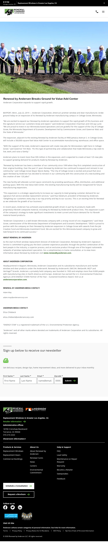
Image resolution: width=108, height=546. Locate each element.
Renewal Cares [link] (36, 458)
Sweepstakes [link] (62, 473)
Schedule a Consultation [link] (17, 486)
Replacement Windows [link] (13, 451)
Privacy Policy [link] (17, 531)
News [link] (32, 462)
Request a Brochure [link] (17, 494)
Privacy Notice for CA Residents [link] (37, 531)
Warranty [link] (61, 466)
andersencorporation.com (15, 279)
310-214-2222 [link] (9, 435)
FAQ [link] (58, 451)
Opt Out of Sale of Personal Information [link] (79, 531)
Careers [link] (33, 466)
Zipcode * (58, 376)
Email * (40, 376)
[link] (14, 11)
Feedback (61, 478)
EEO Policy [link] (57, 531)
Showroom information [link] (14, 439)
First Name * (8, 376)
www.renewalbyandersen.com (57, 253)
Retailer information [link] (12, 422)
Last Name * (25, 376)
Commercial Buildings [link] (13, 459)
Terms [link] (5, 531)
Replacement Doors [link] (11, 455)
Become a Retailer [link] (65, 469)
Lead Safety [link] (62, 455)
